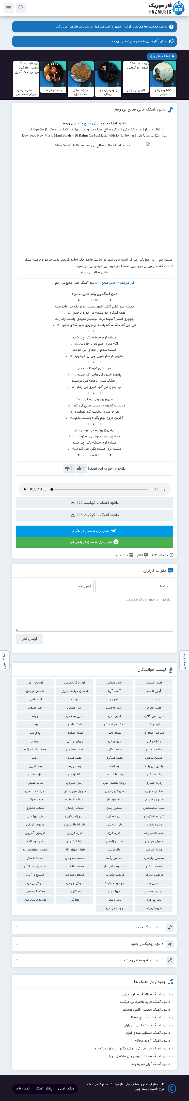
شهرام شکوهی (154, 816)
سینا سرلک (35, 799)
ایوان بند (154, 724)
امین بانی (114, 716)
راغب (35, 758)
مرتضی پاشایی (114, 875)
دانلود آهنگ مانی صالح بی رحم (140, 109)
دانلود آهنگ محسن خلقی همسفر (146, 1009)
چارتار (35, 741)
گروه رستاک (35, 841)
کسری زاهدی (114, 841)
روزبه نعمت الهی (114, 783)
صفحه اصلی (66, 1089)
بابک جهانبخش (114, 724)
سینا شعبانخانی (154, 808)
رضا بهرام (75, 766)
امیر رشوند (35, 708)
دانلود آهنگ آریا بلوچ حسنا (150, 1017)
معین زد (153, 883)
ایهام (35, 716)
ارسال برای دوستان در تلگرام (91, 531)
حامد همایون (74, 749)
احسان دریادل (35, 691)
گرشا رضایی (74, 841)
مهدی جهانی (74, 883)
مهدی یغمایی (154, 891)
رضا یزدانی (74, 774)
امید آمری (35, 699)
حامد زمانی (114, 749)
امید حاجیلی (114, 708)
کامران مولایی (154, 841)
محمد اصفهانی (75, 858)
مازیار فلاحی (154, 850)
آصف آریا (114, 691)
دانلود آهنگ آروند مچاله (152, 1040)
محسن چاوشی (154, 858)
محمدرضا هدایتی (35, 866)
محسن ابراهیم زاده (35, 850)
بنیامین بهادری (154, 733)
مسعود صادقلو (74, 875)
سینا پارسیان (114, 799)
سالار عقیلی (35, 783)
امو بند (74, 699)
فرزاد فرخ (114, 833)
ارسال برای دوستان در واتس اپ (91, 542)
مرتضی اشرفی (153, 875)
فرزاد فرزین (75, 833)
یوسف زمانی (114, 908)
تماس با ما (23, 1089)
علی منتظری (154, 824)
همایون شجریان (35, 900)
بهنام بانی (114, 733)
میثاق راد (75, 891)
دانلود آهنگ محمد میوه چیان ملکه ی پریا (139, 1056)
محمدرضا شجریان (114, 866)
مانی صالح (108, 283)
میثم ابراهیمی (35, 891)
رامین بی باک (154, 766)
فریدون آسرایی (35, 833)
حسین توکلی (154, 758)
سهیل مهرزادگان (74, 791)
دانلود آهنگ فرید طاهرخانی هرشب (145, 1002)
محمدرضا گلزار (74, 866)
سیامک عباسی (35, 791)
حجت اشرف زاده (35, 749)
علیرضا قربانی (35, 824)
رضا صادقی (154, 774)
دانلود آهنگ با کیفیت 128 (97, 515)
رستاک (114, 766)
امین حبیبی (154, 683)
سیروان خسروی (153, 799)
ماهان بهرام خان (75, 850)
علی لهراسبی (35, 816)
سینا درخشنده (74, 799)
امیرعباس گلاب (154, 716)
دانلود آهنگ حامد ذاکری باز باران (147, 1025)
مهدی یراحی (35, 883)
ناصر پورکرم (153, 900)
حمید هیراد (74, 758)
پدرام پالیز (154, 741)
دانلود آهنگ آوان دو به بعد (150, 1064)
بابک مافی (75, 724)
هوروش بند (154, 908)
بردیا (35, 724)
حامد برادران (154, 749)
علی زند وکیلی (74, 816)
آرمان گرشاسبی (74, 683)
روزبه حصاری (154, 783)
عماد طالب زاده (154, 833)
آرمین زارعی (35, 683)
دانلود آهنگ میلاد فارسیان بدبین (146, 994)
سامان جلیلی (154, 791)
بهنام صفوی (75, 733)
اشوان (114, 699)
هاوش (74, 900)
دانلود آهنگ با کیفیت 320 (97, 502)
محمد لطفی (154, 866)
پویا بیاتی (114, 741)
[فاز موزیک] (166, 15)
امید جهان (154, 708)
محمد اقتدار (35, 858)
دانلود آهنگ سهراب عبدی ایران (148, 1033)
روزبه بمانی (35, 774)
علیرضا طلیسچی (75, 824)
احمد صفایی (114, 683)
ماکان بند (114, 850)
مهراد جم (114, 891)
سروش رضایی (114, 791)
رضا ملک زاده (114, 774)
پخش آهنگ (43, 1089)
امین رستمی (74, 716)
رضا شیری (35, 766)
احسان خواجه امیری (75, 691)
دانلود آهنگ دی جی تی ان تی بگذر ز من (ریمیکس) (132, 1048)
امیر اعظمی (74, 708)
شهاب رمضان (75, 808)
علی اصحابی (114, 816)
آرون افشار (154, 691)
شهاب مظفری (35, 808)
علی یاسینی (114, 824)
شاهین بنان (114, 808)
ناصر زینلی (114, 900)
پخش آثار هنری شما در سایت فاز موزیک (139, 41)
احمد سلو (154, 699)
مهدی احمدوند (114, 883)
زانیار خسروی (74, 783)
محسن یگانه (114, 858)
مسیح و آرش (35, 875)
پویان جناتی (75, 741)
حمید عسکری (114, 758)
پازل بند (35, 733)
